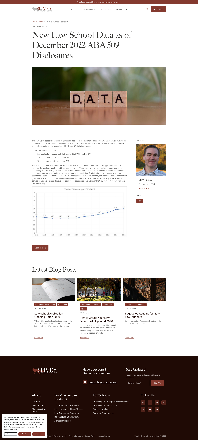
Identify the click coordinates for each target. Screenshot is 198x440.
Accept (38, 434)
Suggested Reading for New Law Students (142, 315)
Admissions (62, 304)
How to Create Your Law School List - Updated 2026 (96, 319)
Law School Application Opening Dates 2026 (48, 315)
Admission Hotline (62, 420)
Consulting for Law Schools (105, 405)
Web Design (139, 436)
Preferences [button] (13, 429)
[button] (74, 9)
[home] (42, 9)
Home (34, 22)
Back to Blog (40, 248)
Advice (83, 309)
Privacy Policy (90, 436)
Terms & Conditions (76, 436)
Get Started (158, 9)
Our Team (36, 401)
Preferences (11, 434)
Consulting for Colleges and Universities (111, 401)
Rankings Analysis (101, 409)
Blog (41, 22)
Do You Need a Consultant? (66, 417)
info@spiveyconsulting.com (103, 382)
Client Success (38, 405)
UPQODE (163, 436)
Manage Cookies (104, 436)
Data (140, 201)
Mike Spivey (145, 179)
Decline (24, 434)
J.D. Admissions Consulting (66, 405)
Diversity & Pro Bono (38, 410)
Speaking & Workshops (103, 413)
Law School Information (45, 304)
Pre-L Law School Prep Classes (68, 409)
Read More (144, 188)
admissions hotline (109, 2)
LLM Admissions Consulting (66, 413)
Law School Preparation (136, 304)
